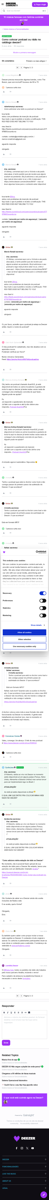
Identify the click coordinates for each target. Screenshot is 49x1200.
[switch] (42, 601)
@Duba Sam (9, 970)
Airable (35, 869)
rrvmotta (8, 478)
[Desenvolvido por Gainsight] (24, 1116)
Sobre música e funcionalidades (16, 29)
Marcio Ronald (11, 102)
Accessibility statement (29, 1123)
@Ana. (12, 197)
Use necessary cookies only (24, 646)
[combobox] (24, 10)
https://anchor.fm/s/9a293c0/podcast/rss (20, 702)
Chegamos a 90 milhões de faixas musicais (19, 1073)
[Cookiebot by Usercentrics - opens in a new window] (35, 552)
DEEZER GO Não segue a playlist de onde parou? (21, 1067)
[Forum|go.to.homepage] (12, 4)
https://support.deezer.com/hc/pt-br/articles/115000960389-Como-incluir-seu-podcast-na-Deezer (24, 874)
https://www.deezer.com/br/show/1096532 (20, 743)
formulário (26, 978)
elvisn (7, 894)
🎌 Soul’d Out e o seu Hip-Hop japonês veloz (20, 1085)
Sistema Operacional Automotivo (14, 1080)
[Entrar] (4, 10)
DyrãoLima (9, 767)
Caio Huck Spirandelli (13, 342)
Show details (36, 625)
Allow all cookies (24, 632)
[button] (2, 5)
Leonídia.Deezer (11, 966)
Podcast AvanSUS (17, 407)
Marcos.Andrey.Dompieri (15, 380)
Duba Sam (9, 931)
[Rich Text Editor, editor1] (24, 1027)
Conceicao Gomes (12, 736)
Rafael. (8, 247)
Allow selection (24, 639)
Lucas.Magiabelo (12, 75)
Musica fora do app (9, 1060)
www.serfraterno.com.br (20, 946)
